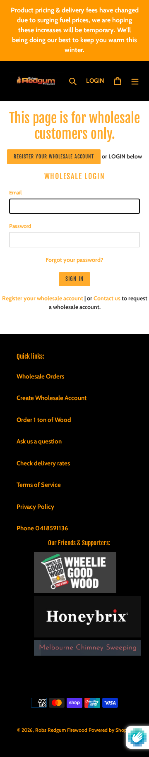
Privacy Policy (35, 506)
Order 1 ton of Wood (44, 420)
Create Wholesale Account (52, 398)
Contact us (107, 298)
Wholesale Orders (40, 376)
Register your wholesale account (54, 156)
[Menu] (135, 81)
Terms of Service (39, 485)
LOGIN (97, 80)
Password (20, 226)
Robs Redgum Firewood (61, 730)
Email (15, 192)
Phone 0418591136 (42, 528)
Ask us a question (39, 441)
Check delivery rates (43, 463)
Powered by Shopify (110, 730)
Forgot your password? (74, 260)
